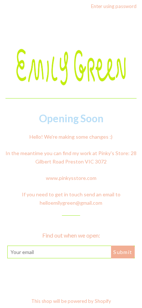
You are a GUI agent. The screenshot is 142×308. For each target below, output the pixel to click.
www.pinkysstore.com (71, 178)
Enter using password (114, 6)
